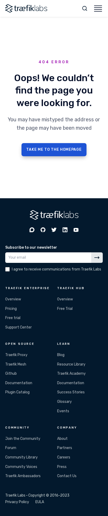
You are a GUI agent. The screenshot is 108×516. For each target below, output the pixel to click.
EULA (39, 502)
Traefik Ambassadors (23, 476)
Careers (63, 457)
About (62, 438)
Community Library (21, 457)
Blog (60, 355)
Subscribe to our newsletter (31, 247)
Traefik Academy (71, 373)
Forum (10, 448)
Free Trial (65, 308)
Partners (64, 448)
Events (63, 411)
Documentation (18, 383)
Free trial (12, 318)
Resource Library (71, 364)
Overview (13, 299)
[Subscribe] (97, 257)
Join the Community (22, 438)
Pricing (11, 308)
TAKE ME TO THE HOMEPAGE (54, 149)
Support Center (18, 327)
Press (62, 467)
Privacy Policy (17, 502)
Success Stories (71, 392)
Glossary (64, 401)
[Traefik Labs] (26, 8)
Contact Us (67, 476)
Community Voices (21, 467)
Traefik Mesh (15, 364)
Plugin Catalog (17, 392)
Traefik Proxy (16, 355)
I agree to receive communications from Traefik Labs (56, 269)
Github (11, 373)
